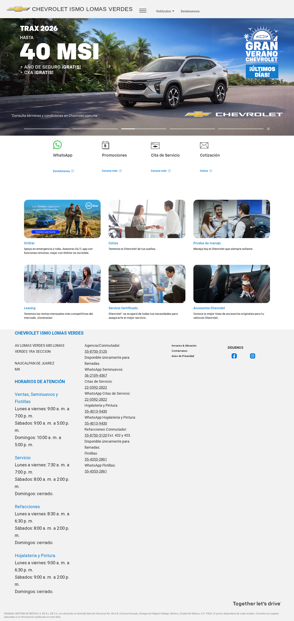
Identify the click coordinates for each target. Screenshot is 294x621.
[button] (73, 165)
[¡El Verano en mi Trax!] (147, 77)
